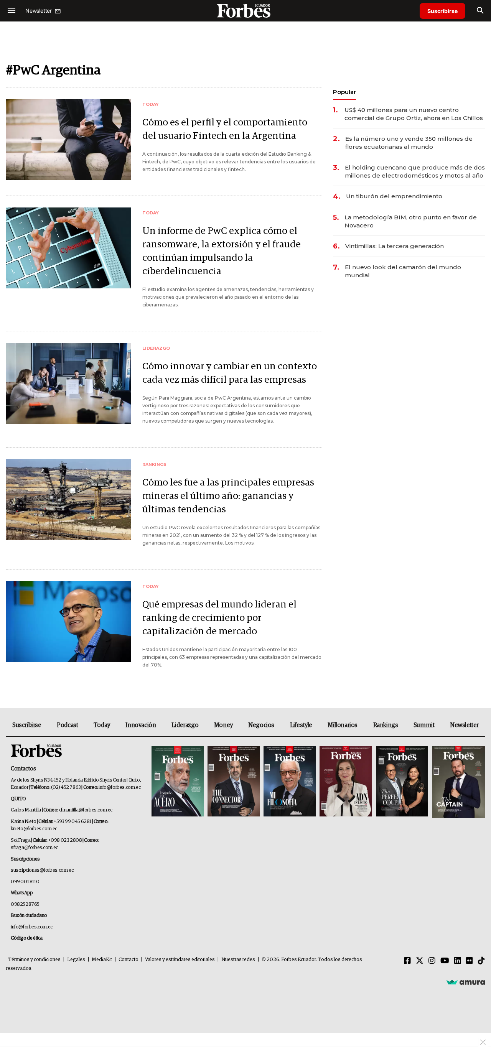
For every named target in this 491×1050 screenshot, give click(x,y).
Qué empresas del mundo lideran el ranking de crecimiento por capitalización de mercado (219, 618)
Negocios (261, 725)
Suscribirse (442, 11)
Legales (76, 959)
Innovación (140, 725)
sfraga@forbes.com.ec (34, 847)
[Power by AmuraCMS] (466, 982)
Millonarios (343, 725)
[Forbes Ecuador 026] (457, 782)
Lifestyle (301, 725)
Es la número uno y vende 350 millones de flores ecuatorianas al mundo (409, 142)
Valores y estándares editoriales (180, 959)
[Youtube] (444, 961)
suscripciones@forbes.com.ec (42, 870)
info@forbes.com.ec (119, 787)
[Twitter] (419, 961)
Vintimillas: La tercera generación (394, 246)
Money (223, 725)
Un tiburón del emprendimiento (394, 196)
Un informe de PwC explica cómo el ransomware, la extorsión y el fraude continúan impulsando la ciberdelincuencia (221, 251)
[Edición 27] (402, 782)
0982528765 (25, 904)
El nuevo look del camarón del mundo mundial (403, 271)
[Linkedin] (457, 961)
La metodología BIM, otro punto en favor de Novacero (410, 221)
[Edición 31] (178, 782)
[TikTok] (481, 961)
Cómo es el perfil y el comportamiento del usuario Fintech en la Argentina (224, 129)
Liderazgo (184, 725)
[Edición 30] (234, 782)
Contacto (128, 959)
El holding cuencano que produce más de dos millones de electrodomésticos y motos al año (415, 171)
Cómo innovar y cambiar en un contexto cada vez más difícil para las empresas (229, 373)
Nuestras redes (238, 959)
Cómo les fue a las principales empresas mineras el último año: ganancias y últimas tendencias (228, 496)
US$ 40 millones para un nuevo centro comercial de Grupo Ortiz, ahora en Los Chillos (413, 114)
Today (102, 725)
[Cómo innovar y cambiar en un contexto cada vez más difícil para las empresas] (68, 383)
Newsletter (464, 725)
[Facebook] (407, 961)
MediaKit (102, 959)
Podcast (67, 725)
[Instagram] (431, 961)
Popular (344, 91)
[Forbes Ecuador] (245, 10)
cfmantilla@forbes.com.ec (85, 810)
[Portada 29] (290, 782)
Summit (424, 725)
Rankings (385, 725)
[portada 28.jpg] (346, 782)
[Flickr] (469, 961)
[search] (480, 11)
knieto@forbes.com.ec (34, 828)
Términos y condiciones (34, 959)
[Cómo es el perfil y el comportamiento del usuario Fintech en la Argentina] (68, 139)
